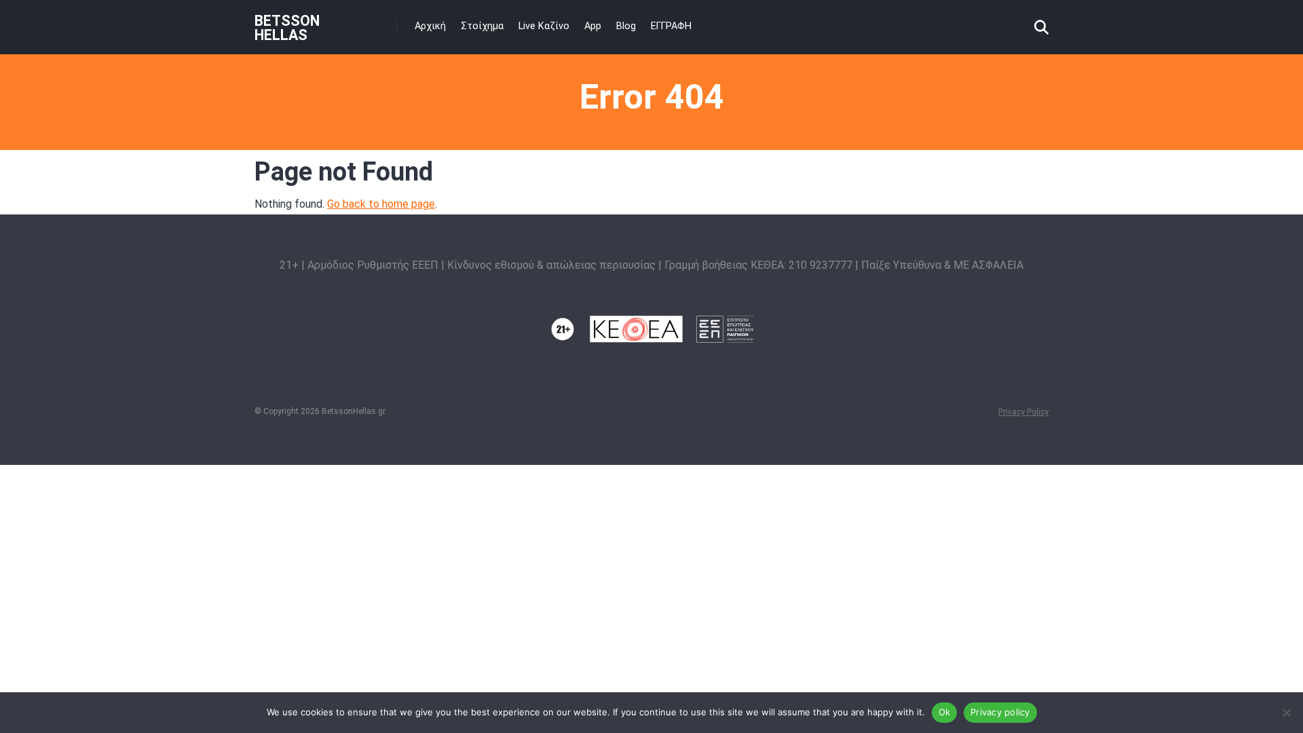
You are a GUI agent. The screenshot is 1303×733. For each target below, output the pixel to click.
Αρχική (430, 26)
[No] (1286, 712)
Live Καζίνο (543, 26)
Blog (626, 26)
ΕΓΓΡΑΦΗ (671, 26)
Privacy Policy (1023, 412)
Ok (945, 712)
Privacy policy (1000, 712)
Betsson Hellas (287, 27)
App (592, 26)
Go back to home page (381, 204)
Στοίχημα (482, 26)
